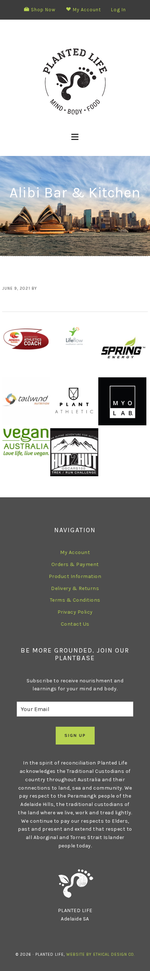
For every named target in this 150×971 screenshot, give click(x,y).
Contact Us (75, 624)
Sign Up (75, 735)
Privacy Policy (75, 612)
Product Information (75, 576)
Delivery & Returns (75, 588)
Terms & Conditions (75, 600)
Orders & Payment (75, 564)
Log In (118, 9)
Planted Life (75, 81)
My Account (75, 552)
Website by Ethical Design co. (100, 954)
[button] (75, 137)
